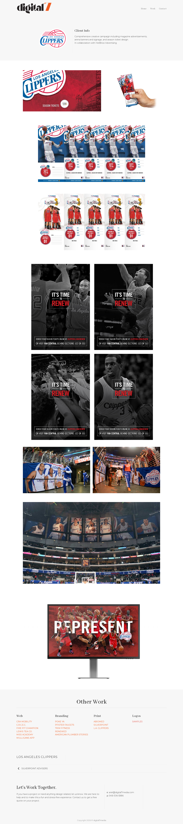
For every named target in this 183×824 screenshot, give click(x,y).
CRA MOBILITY (24, 721)
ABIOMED (99, 721)
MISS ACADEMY (24, 734)
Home (144, 8)
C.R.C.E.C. (21, 725)
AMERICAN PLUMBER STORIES (71, 734)
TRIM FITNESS (62, 728)
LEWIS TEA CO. (24, 731)
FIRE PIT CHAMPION (27, 728)
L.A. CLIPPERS (101, 728)
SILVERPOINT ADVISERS (34, 768)
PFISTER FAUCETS (64, 725)
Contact (163, 8)
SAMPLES (137, 721)
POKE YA (59, 721)
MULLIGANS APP (25, 738)
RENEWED (61, 731)
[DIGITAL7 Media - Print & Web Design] (34, 8)
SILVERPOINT (101, 725)
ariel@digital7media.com (121, 792)
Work (152, 8)
